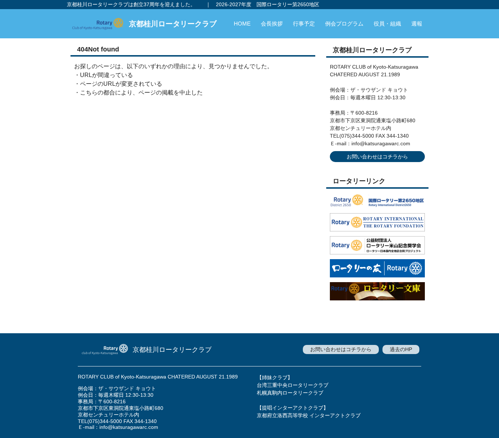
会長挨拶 (272, 23)
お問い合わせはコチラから (377, 157)
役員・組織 (387, 23)
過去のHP (401, 349)
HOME (242, 23)
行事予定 (304, 23)
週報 (416, 23)
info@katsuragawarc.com (380, 143)
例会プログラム (344, 23)
